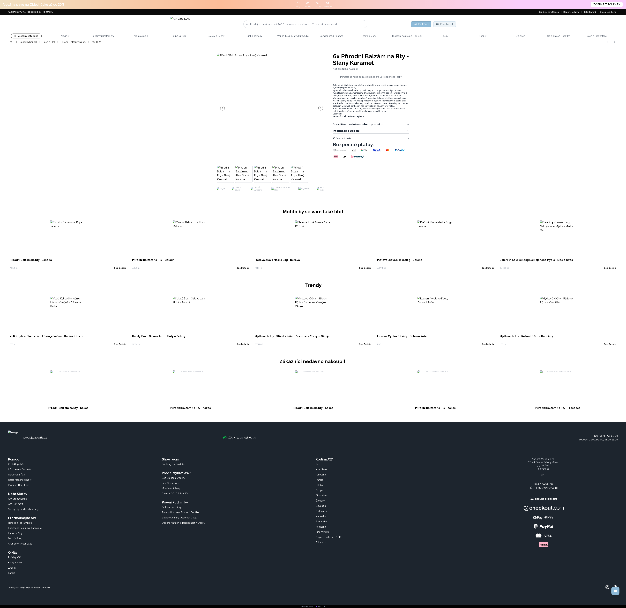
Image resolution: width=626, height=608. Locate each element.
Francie (319, 480)
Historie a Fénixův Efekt (20, 523)
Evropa (319, 490)
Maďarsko (321, 516)
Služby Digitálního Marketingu (23, 509)
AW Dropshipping (17, 498)
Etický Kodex (15, 562)
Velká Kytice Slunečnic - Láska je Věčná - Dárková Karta (46, 336)
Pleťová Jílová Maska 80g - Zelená (399, 260)
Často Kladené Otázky (19, 480)
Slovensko (321, 506)
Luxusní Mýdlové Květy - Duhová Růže (402, 336)
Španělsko (321, 469)
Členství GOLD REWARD (175, 493)
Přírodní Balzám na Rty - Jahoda (31, 260)
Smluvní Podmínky (171, 507)
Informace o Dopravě (19, 469)
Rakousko (321, 474)
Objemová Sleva (608, 12)
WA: (242, 437)
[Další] (614, 42)
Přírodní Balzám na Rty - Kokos (68, 408)
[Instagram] (607, 587)
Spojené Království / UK (328, 537)
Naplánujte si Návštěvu (173, 464)
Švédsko (320, 500)
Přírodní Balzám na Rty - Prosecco (558, 408)
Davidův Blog (15, 538)
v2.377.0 (321, 607)
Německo (321, 526)
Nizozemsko (322, 532)
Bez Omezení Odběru (549, 12)
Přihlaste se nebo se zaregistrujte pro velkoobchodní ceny (371, 77)
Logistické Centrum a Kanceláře (25, 528)
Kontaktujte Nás (16, 464)
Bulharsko (321, 542)
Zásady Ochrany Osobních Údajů (179, 517)
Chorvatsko (322, 495)
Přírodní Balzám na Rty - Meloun (153, 260)
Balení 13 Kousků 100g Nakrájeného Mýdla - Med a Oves (536, 260)
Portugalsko (322, 511)
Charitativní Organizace (20, 543)
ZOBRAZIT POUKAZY (606, 4)
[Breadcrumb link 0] (10, 42)
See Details (120, 268)
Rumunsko (321, 521)
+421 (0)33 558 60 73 (605, 435)
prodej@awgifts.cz (35, 437)
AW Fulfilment (15, 504)
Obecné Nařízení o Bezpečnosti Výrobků (183, 523)
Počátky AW (14, 557)
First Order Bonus (171, 483)
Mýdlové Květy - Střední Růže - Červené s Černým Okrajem (293, 336)
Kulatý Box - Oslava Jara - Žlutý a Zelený (159, 336)
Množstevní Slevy (171, 488)
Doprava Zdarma (571, 12)
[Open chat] (615, 591)
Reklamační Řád (16, 474)
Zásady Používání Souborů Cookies (180, 512)
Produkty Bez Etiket (18, 485)
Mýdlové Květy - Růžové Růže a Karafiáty (526, 336)
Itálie (318, 464)
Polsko (319, 485)
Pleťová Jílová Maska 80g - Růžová (277, 260)
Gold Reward (589, 12)
